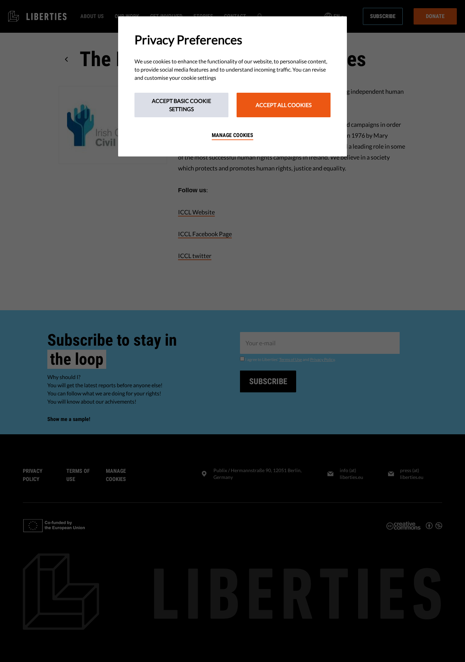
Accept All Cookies (283, 105)
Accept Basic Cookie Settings (181, 104)
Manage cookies (232, 135)
